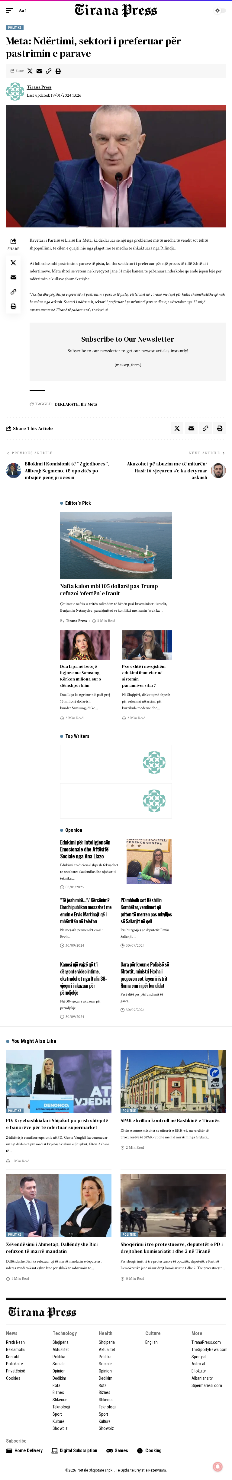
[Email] (39, 71)
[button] (11, 10)
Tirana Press (39, 87)
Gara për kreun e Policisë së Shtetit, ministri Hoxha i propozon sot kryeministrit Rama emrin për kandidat (145, 975)
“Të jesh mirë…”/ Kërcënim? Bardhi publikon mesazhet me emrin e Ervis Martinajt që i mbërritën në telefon (85, 910)
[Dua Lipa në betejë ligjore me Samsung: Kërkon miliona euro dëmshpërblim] (85, 645)
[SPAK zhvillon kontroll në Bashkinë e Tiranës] (173, 1081)
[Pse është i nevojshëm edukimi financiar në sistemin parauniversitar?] (147, 645)
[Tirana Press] (116, 10)
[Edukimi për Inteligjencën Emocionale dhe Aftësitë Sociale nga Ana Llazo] (149, 861)
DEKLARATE (67, 404)
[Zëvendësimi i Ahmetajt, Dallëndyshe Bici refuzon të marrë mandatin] (58, 1205)
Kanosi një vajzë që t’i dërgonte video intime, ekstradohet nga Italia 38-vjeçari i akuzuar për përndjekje (83, 978)
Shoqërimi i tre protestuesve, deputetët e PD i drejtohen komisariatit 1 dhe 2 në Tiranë (172, 1247)
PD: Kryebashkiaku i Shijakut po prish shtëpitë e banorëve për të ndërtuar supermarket (57, 1124)
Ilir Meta (89, 404)
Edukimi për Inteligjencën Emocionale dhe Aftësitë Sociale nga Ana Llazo (85, 849)
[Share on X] (30, 71)
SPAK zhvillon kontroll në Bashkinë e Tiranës (170, 1120)
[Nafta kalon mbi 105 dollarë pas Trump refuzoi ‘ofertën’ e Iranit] (116, 545)
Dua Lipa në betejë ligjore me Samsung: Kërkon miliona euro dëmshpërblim (80, 675)
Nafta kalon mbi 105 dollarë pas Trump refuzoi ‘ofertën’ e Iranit (109, 589)
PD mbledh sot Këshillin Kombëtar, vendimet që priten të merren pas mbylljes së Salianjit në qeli (146, 910)
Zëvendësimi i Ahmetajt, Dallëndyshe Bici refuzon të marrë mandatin (52, 1247)
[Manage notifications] (218, 1467)
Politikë (14, 27)
